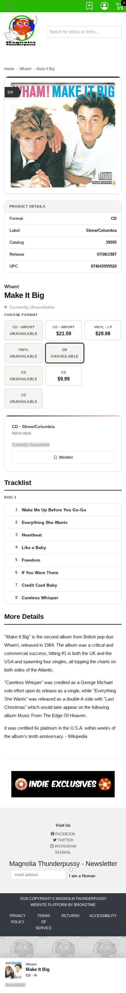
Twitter (65, 840)
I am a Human (82, 876)
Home (9, 69)
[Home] (21, 31)
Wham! (25, 69)
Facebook (64, 834)
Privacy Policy (18, 919)
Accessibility (103, 916)
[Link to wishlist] (89, 7)
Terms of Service (43, 922)
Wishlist (66, 457)
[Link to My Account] (105, 7)
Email (65, 852)
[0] (120, 7)
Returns (70, 916)
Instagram (65, 846)
